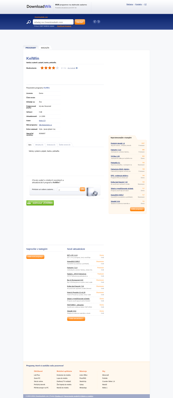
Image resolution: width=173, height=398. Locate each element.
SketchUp (83, 381)
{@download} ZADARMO (40, 203)
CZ (145, 4)
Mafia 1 (104, 388)
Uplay (82, 384)
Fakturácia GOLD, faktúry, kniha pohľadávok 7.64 (120, 170)
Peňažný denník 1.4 (118, 143)
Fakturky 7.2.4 (72, 268)
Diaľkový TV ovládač (64, 381)
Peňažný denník (39, 384)
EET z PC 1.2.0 (72, 255)
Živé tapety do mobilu (64, 384)
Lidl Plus (37, 375)
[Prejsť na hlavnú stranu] (39, 9)
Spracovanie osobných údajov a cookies (78, 396)
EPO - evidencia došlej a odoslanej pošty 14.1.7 (119, 176)
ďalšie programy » (137, 209)
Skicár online (38, 381)
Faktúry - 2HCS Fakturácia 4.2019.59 (76, 274)
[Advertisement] (86, 37)
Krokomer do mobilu (64, 375)
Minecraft (105, 375)
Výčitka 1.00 (115, 156)
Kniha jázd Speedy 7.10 (75, 286)
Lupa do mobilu (62, 378)
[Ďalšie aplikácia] (98, 22)
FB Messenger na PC (41, 388)
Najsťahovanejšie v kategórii (121, 138)
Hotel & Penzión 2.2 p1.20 (76, 292)
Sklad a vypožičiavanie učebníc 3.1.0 (78, 299)
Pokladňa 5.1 (115, 163)
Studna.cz (58, 396)
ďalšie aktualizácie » (76, 318)
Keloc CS (42, 121)
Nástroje (83, 371)
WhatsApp (83, 388)
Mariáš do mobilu (63, 388)
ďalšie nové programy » (35, 256)
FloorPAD (83, 378)
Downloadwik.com (41, 17)
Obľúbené (38, 371)
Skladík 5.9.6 (71, 311)
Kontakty (138, 4)
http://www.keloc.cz (45, 125)
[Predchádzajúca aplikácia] (95, 22)
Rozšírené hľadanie (64, 26)
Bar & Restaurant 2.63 (75, 280)
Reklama (130, 4)
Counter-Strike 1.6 (108, 381)
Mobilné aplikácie (64, 371)
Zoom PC (37, 378)
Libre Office (83, 375)
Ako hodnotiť (71, 68)
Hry (103, 371)
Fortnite (105, 378)
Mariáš (104, 384)
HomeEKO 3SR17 (73, 261)
